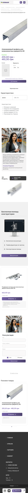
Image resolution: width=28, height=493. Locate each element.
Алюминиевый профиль (15, 9)
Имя (3, 337)
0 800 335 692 (18, 490)
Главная (2, 7)
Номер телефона (6, 343)
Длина (14, 65)
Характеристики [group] (14, 88)
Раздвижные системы (10, 7)
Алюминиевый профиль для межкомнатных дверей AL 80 (13, 12)
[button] (11, 426)
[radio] (14, 68)
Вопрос (4, 349)
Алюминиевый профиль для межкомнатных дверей (11, 10)
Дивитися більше (6, 306)
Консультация (14, 255)
